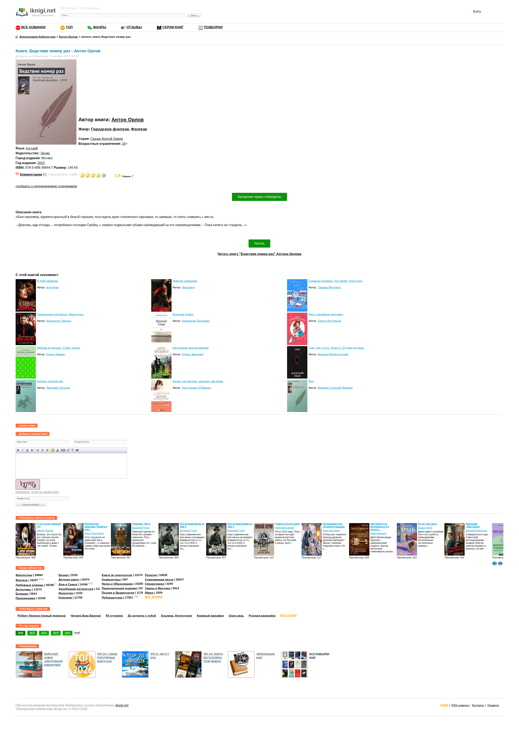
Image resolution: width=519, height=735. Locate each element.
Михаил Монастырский (333, 354)
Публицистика (112, 597)
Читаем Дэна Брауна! (86, 615)
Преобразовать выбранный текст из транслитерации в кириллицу (72, 450)
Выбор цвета (57, 450)
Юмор (149, 592)
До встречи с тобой (142, 615)
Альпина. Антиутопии (176, 615)
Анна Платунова (94, 533)
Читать (259, 243)
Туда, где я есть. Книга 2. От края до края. (336, 347)
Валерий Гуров (140, 527)
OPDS (444, 705)
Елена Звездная (192, 354)
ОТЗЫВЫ (134, 27)
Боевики (22, 593)
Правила (493, 705)
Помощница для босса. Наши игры (60, 314)
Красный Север (183, 314)
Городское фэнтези (110, 129)
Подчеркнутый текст (27, 450)
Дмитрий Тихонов (58, 387)
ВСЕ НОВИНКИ (33, 27)
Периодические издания (119, 588)
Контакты (478, 705)
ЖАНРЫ (99, 27)
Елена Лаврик (55, 354)
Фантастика (24, 575)
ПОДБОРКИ (213, 27)
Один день (236, 615)
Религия (151, 575)
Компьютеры (111, 579)
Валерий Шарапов (476, 530)
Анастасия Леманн (58, 320)
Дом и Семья (68, 584)
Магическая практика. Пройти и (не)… (96, 527)
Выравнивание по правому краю (47, 450)
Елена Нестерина (329, 320)
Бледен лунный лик (50, 381)
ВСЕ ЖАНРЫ (154, 597)
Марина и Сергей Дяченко (335, 387)
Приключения (25, 598)
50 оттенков (114, 615)
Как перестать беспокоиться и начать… (379, 527)
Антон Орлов (128, 119)
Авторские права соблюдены (259, 197)
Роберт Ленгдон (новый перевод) (42, 615)
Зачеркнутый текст (32, 450)
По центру (42, 450)
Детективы (23, 589)
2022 (67, 633)
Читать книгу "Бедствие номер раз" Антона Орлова (259, 254)
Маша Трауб (425, 527)
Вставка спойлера (77, 450)
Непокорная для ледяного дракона (334, 525)
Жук (311, 381)
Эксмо (45, 153)
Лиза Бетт (188, 287)
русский (32, 148)
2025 (32, 633)
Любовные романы (29, 585)
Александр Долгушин (196, 320)
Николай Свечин (284, 527)
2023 (56, 633)
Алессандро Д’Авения (196, 387)
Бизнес (64, 575)
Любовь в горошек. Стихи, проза (58, 347)
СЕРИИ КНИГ (173, 27)
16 (124, 143)
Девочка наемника (185, 280)
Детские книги (69, 579)
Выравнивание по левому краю (37, 450)
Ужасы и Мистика (157, 588)
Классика (65, 597)
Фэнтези (139, 129)
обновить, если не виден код (37, 492)
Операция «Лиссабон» (473, 525)
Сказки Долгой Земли (106, 139)
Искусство (66, 593)
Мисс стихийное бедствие (325, 314)
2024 (44, 633)
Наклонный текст (22, 450)
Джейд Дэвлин (45, 530)
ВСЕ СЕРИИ (288, 615)
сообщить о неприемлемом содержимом (46, 186)
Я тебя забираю (47, 280)
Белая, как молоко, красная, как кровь (198, 381)
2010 (41, 163)
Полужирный (18, 450)
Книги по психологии (117, 575)
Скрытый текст (63, 450)
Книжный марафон (210, 615)
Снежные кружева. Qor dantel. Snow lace (335, 280)
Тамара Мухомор (329, 287)
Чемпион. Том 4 (141, 524)
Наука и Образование (117, 583)
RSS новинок (460, 705)
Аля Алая (52, 287)
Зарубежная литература (76, 588)
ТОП (69, 27)
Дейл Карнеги (378, 533)
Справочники (154, 583)
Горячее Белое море (287, 524)
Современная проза (159, 579)
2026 (20, 633)
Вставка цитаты (67, 450)
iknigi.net (121, 705)
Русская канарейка (262, 615)
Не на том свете (427, 524)
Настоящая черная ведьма (191, 347)
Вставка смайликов (52, 450)
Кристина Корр (331, 530)
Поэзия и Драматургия (118, 592)
